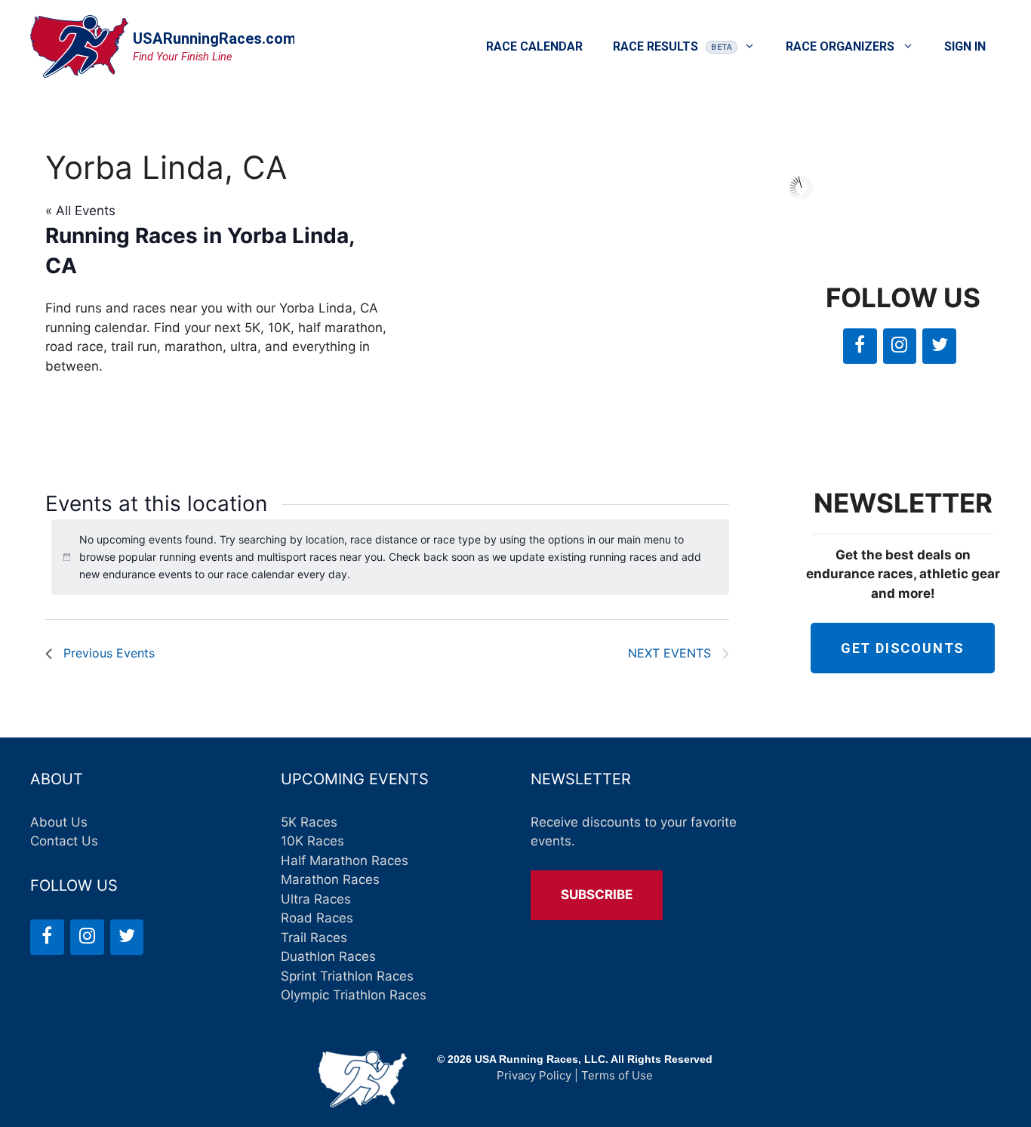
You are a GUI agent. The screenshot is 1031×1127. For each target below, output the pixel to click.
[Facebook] (860, 346)
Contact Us (64, 840)
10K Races (312, 840)
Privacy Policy (534, 1075)
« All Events (80, 210)
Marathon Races (330, 879)
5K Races (309, 822)
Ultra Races (316, 899)
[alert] (390, 557)
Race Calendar (534, 46)
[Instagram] (900, 346)
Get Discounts (903, 648)
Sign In (965, 46)
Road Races (317, 917)
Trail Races (314, 937)
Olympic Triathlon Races (353, 994)
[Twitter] (939, 346)
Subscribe (596, 894)
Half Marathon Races (344, 860)
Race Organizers (840, 46)
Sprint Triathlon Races (347, 976)
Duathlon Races (328, 956)
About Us (59, 822)
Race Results (655, 46)
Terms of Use (617, 1075)
